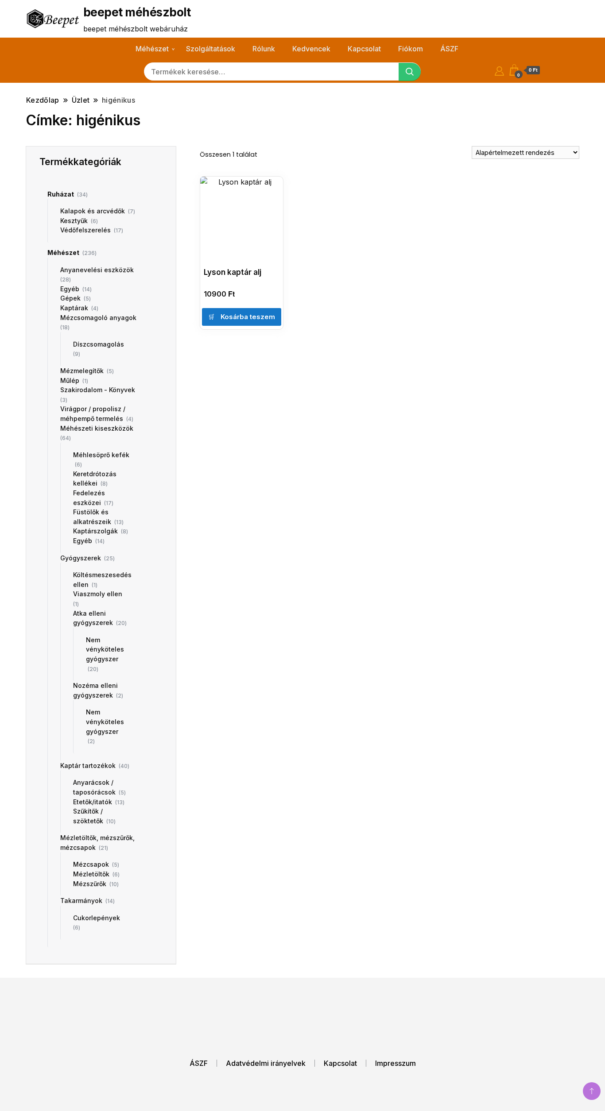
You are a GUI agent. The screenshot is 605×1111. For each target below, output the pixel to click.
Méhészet (152, 48)
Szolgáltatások (210, 48)
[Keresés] (410, 72)
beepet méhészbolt (136, 12)
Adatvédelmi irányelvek (266, 1063)
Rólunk (263, 48)
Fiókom (410, 48)
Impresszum (395, 1063)
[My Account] (499, 69)
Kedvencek (311, 48)
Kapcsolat (364, 48)
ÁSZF (449, 48)
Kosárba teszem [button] (248, 316)
